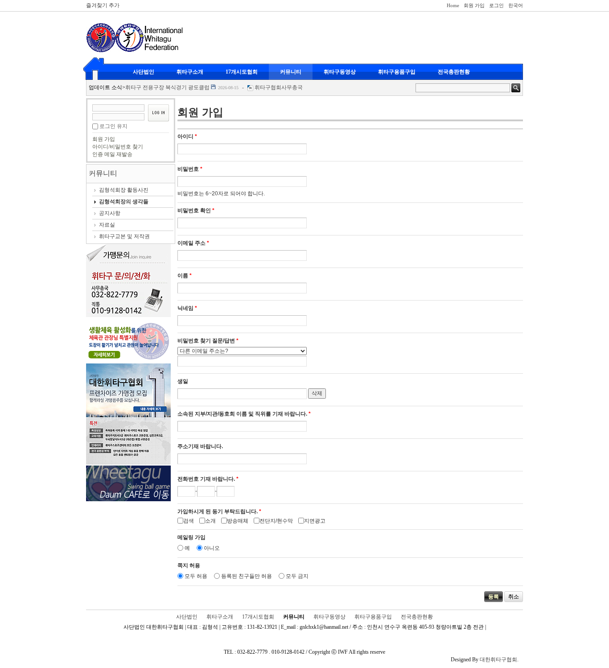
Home (453, 5)
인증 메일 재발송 (112, 154)
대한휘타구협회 (498, 659)
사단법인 (143, 72)
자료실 (107, 225)
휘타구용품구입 (397, 72)
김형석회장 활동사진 (123, 190)
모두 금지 (297, 576)
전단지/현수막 (276, 521)
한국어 (515, 5)
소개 (210, 521)
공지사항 (109, 213)
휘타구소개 (190, 72)
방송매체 (237, 521)
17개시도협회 (242, 72)
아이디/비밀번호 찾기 (117, 147)
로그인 (496, 5)
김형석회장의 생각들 (123, 201)
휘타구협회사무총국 (279, 87)
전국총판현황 (454, 72)
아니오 (212, 548)
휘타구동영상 (340, 72)
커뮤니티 (290, 72)
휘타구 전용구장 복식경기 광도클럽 (167, 87)
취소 (513, 597)
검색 (188, 521)
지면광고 (314, 521)
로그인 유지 (113, 126)
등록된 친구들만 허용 (246, 576)
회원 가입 (474, 5)
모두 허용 (196, 576)
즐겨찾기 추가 (102, 5)
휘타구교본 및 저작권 (124, 236)
